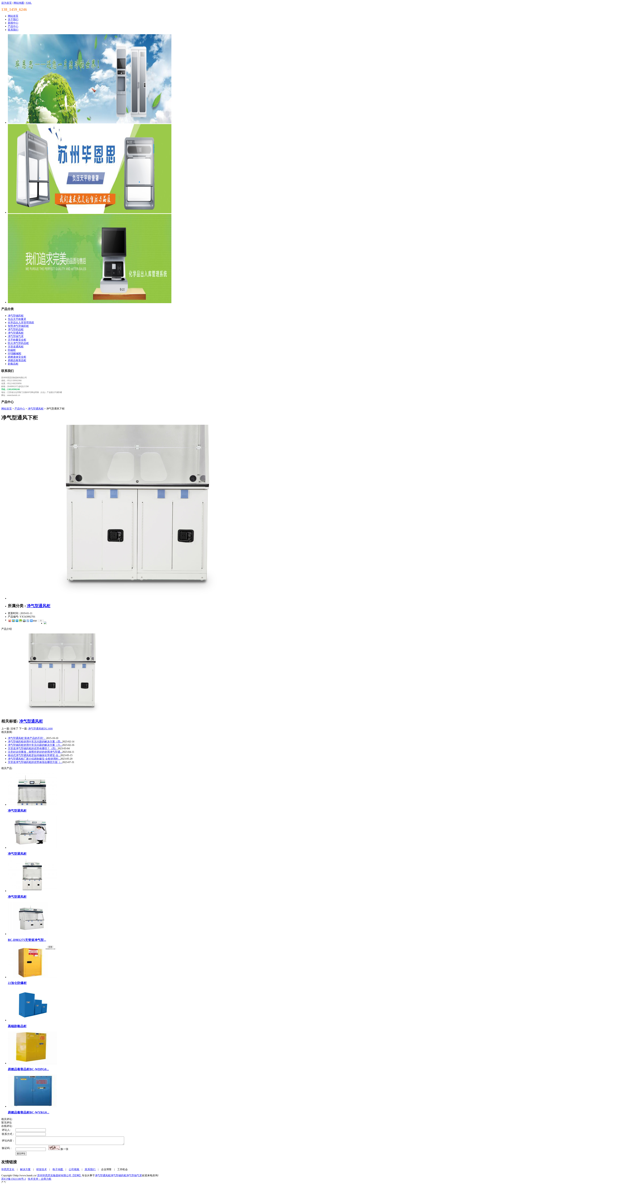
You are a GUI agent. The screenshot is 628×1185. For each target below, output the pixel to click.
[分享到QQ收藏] (24, 621)
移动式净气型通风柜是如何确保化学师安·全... (34, 755)
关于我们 (13, 19)
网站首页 (13, 16)
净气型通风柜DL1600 (40, 728)
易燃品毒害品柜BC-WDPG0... (28, 1069)
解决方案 (25, 1169)
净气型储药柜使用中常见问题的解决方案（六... (35, 745)
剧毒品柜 (13, 363)
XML (29, 2)
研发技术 (41, 1169)
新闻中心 (13, 22)
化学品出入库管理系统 (21, 322)
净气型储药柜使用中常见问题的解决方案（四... (35, 741)
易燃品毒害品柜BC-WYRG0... (28, 1112)
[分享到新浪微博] (9, 621)
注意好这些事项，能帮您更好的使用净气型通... (35, 751)
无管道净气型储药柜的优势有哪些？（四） (33, 748)
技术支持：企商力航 (39, 1178)
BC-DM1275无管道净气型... (27, 940)
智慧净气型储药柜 (18, 326)
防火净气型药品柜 (18, 343)
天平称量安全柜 (17, 339)
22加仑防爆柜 (17, 983)
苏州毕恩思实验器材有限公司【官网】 (59, 1175)
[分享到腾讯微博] (17, 621)
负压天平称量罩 (17, 319)
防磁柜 (12, 350)
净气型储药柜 (16, 315)
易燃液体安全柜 (17, 357)
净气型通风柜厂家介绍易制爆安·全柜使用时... (34, 758)
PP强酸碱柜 (14, 353)
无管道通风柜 (16, 346)
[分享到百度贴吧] (27, 621)
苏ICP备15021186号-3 (13, 1178)
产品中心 (13, 26)
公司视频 (74, 1169)
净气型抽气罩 (16, 336)
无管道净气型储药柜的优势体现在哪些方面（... (35, 762)
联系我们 (13, 29)
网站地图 (19, 2)
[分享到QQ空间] (13, 621)
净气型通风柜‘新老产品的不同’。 (27, 738)
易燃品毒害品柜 (17, 360)
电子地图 (57, 1169)
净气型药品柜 (16, 329)
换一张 (64, 1149)
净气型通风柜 (16, 332)
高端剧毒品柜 (17, 1026)
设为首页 (6, 2)
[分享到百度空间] (20, 621)
